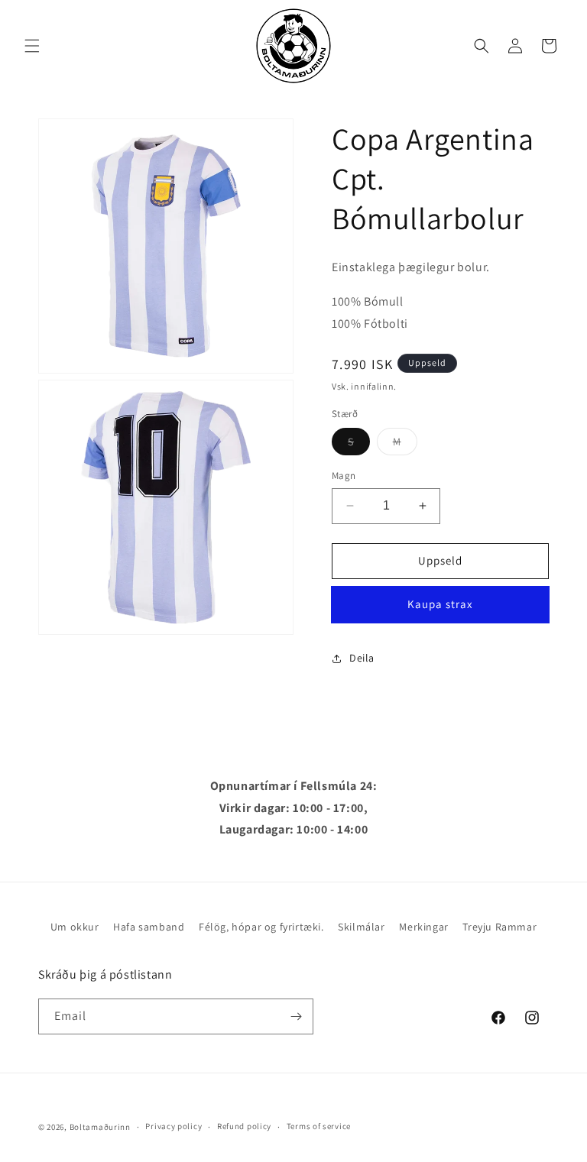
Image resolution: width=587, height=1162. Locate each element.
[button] (32, 46)
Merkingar (423, 927)
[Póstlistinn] (296, 1016)
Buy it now (440, 604)
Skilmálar (361, 927)
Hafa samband (148, 927)
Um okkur (74, 927)
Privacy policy (173, 1126)
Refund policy (244, 1126)
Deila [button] (362, 658)
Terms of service (319, 1126)
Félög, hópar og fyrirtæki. (261, 927)
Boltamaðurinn (100, 1127)
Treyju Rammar (499, 927)
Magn (344, 475)
